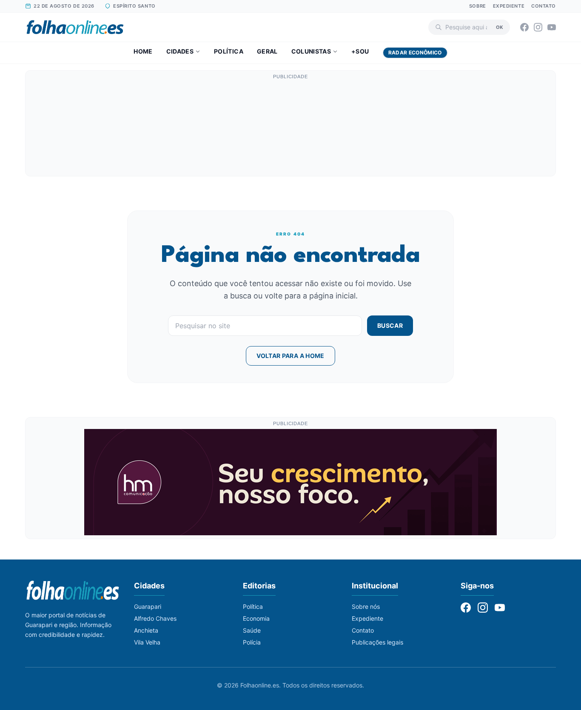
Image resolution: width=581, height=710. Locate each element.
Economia (256, 618)
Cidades (180, 51)
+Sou (360, 51)
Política (228, 51)
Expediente (509, 6)
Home (143, 51)
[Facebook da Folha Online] (524, 27)
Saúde (252, 630)
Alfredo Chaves (155, 618)
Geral (267, 51)
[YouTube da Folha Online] (551, 27)
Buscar (390, 325)
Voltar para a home (290, 355)
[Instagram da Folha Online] (538, 27)
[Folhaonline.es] (75, 27)
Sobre (477, 6)
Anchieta (146, 630)
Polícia (252, 642)
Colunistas (311, 51)
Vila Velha (147, 642)
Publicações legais (377, 642)
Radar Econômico (415, 52)
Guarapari (147, 606)
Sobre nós (366, 606)
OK (499, 27)
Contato (543, 6)
